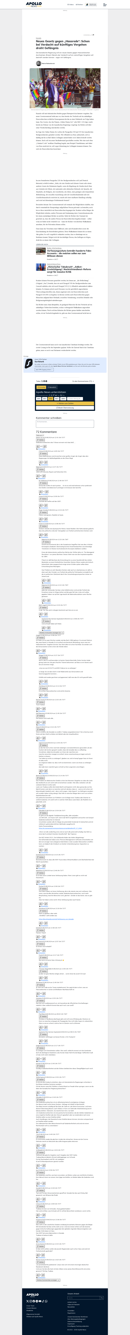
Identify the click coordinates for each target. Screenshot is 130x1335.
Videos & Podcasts (73, 1304)
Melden (41, 440)
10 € (38, 399)
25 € (50, 399)
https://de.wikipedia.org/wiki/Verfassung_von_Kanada (56, 919)
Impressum (71, 1324)
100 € (63, 399)
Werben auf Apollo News (34, 1316)
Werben (80, 4)
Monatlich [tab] (52, 387)
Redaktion (50, 259)
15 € (44, 399)
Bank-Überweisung (66, 408)
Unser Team (30, 1306)
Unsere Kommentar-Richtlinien (77, 1317)
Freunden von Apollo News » (77, 1333)
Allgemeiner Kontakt (33, 1314)
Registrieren (71, 1313)
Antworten (41, 449)
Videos (71, 4)
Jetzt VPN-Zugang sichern (43, 369)
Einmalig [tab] (42, 387)
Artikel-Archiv (72, 1302)
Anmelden (71, 1310)
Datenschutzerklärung (74, 1321)
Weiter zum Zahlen (65, 403)
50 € (56, 399)
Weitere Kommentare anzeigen (47, 1280)
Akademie (29, 1310)
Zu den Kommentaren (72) (82, 381)
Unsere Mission (31, 1308)
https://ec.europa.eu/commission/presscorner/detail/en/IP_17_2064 (60, 828)
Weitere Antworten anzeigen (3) (50, 633)
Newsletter (71, 1307)
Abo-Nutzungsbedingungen (76, 1319)
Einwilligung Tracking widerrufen (78, 1326)
